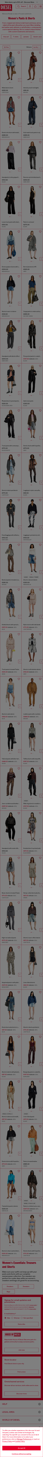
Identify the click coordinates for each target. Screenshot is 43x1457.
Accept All (21, 1448)
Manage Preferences (24, 1439)
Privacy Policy (7, 1441)
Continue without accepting (21, 1454)
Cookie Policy (20, 1441)
